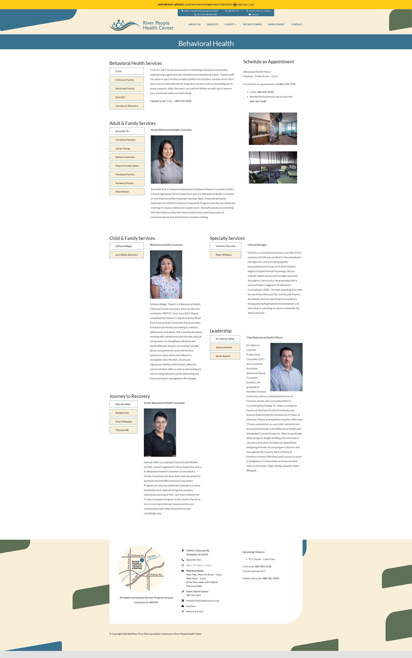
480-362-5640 (258, 101)
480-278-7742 (287, 83)
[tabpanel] (193, 89)
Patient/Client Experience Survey (202, 600)
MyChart (190, 606)
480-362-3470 (271, 578)
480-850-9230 (183, 100)
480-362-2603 (193, 595)
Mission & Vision (194, 611)
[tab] (127, 71)
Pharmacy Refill (194, 586)
